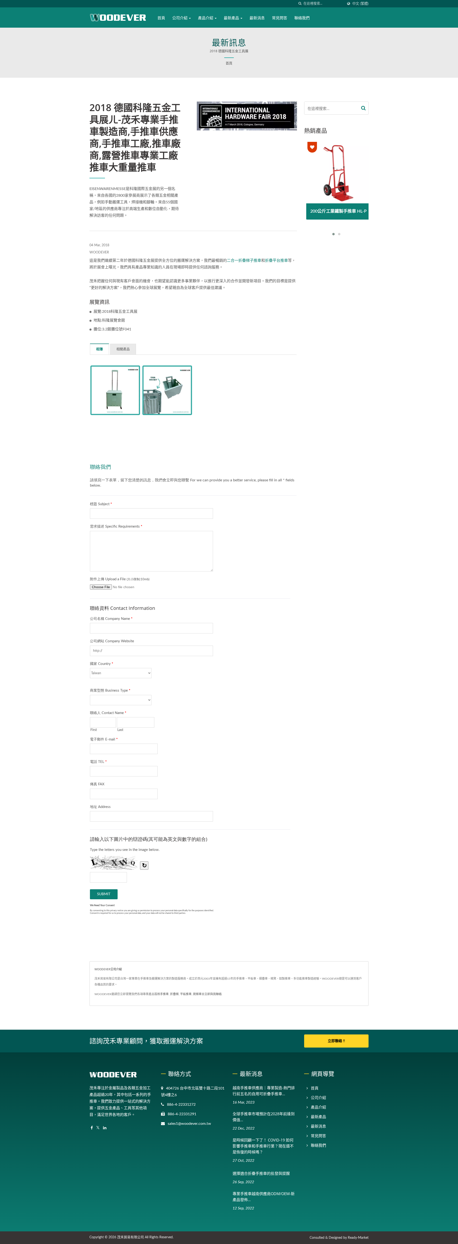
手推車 (164, 994)
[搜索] (299, 3)
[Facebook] (92, 1128)
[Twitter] (98, 1128)
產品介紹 (206, 18)
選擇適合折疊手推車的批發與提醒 (261, 1173)
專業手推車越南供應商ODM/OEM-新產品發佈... (264, 1196)
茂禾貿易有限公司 (130, 1237)
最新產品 (232, 18)
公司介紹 (180, 18)
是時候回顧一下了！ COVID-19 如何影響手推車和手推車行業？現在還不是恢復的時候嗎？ (263, 1146)
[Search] (363, 108)
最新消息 (257, 18)
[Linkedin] (104, 1128)
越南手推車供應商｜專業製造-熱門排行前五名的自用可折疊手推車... (264, 1090)
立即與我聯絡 (213, 994)
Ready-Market (358, 1237)
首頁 (161, 18)
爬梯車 (197, 994)
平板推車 (186, 994)
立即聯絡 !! (336, 1041)
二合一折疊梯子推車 (244, 260)
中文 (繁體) (360, 3)
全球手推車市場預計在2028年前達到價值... (264, 1116)
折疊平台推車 (276, 260)
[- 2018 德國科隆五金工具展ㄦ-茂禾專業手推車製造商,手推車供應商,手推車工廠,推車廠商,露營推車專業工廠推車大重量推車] (115, 390)
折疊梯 (174, 994)
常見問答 (279, 18)
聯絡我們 (302, 18)
